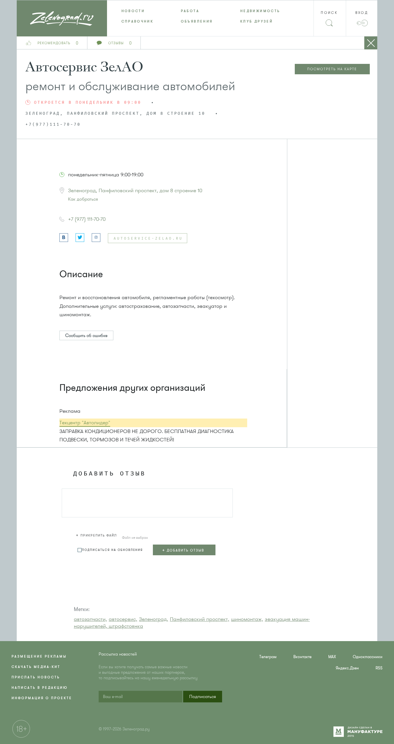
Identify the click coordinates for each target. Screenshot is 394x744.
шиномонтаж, (247, 619)
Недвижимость (260, 11)
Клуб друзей (256, 21)
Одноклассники (367, 657)
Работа (190, 11)
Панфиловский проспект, (199, 619)
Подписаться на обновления (112, 550)
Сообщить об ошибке (86, 335)
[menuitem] (136, 11)
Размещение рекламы (39, 656)
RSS (379, 668)
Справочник (137, 21)
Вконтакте (302, 657)
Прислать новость (36, 677)
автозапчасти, (90, 619)
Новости (133, 11)
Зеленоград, (153, 619)
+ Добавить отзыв (183, 550)
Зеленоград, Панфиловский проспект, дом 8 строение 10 (135, 190)
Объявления (197, 21)
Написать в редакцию (40, 687)
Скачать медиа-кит (36, 667)
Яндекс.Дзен (347, 668)
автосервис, (123, 619)
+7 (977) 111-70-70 (87, 219)
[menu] (197, 16)
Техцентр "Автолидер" (84, 422)
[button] (97, 534)
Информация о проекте (42, 698)
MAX (332, 657)
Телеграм (268, 657)
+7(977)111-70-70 (53, 125)
